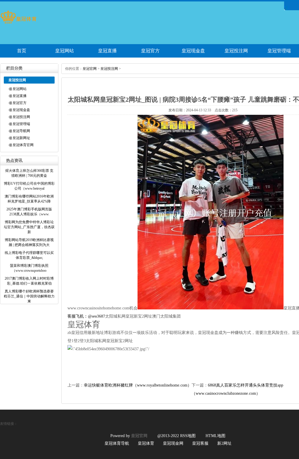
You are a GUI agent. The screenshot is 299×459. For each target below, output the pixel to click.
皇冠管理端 (21, 124)
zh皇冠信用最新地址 (85, 332)
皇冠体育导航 (117, 443)
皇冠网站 (64, 50)
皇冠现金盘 (193, 50)
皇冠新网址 (21, 138)
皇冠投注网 (236, 50)
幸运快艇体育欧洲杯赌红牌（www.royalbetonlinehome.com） (138, 385)
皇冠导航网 (21, 131)
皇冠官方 (150, 50)
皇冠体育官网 (23, 145)
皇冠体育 (146, 443)
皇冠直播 (107, 50)
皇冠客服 (200, 443)
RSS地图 (188, 436)
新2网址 (224, 443)
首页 (21, 50)
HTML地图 (215, 436)
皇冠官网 (90, 69)
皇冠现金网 (173, 443)
